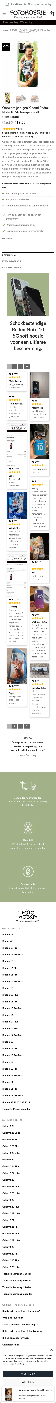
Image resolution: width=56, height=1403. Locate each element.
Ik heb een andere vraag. (15, 1338)
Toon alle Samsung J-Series (16, 1287)
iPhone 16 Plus (10, 968)
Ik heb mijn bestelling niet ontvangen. (22, 1331)
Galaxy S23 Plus (10, 1186)
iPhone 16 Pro (9, 975)
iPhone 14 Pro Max (12, 1035)
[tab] (28, 255)
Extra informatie (11, 261)
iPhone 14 (7, 1015)
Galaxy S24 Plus (10, 1166)
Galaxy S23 (8, 1180)
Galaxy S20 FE (9, 1254)
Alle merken (10, 30)
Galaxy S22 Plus (10, 1207)
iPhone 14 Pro (9, 1028)
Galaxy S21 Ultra (11, 1240)
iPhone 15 (7, 988)
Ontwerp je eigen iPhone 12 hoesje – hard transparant (34, 1390)
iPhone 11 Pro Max (12, 1095)
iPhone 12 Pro (9, 1069)
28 (27, 366)
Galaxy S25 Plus (10, 1146)
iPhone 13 (7, 1042)
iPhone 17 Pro (9, 948)
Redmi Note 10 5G (28, 32)
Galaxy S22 (8, 1200)
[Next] (49, 64)
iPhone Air (7, 941)
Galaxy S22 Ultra (11, 1213)
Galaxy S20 (8, 1247)
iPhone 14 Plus (10, 1022)
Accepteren (28, 1374)
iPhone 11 (7, 1082)
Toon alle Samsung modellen (17, 1294)
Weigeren (28, 1382)
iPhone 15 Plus (10, 995)
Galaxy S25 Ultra (11, 1153)
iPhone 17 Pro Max (12, 954)
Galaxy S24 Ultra (11, 1173)
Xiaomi (23, 30)
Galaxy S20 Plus (10, 1260)
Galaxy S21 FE (9, 1227)
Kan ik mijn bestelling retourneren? (21, 1311)
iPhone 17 (7, 934)
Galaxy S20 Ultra (11, 1267)
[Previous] (7, 64)
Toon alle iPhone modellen (16, 1109)
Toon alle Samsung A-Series (17, 1280)
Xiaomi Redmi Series (40, 30)
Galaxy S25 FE (9, 1139)
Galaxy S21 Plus (10, 1233)
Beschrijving (9, 255)
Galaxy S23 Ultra (11, 1193)
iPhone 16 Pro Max (12, 981)
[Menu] (4, 14)
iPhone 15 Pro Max (12, 1008)
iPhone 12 (7, 1062)
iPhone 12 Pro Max (12, 1075)
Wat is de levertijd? (12, 1318)
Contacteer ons (10, 1345)
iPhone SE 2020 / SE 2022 (16, 1102)
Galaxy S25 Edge (11, 1133)
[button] (51, 1349)
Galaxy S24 (8, 1159)
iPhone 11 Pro (9, 1089)
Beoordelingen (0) (12, 267)
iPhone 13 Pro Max (12, 1055)
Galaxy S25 (8, 1126)
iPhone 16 (7, 961)
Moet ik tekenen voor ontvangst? (20, 1324)
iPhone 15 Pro (9, 1001)
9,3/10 (19, 129)
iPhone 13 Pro (9, 1048)
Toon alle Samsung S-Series (16, 1274)
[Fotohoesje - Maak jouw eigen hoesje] (28, 14)
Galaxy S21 (8, 1220)
